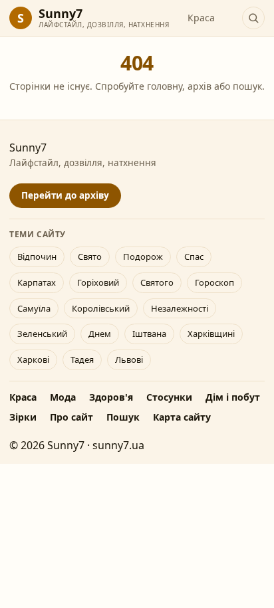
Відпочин (37, 256)
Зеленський (42, 334)
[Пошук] (253, 18)
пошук (247, 86)
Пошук (123, 417)
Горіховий (98, 282)
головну (164, 86)
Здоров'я (111, 397)
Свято (90, 256)
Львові (129, 359)
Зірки (23, 417)
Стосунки (169, 397)
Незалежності (179, 308)
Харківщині (211, 334)
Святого (157, 282)
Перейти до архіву (65, 195)
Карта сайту (182, 417)
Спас (194, 256)
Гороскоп (214, 282)
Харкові (33, 359)
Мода (63, 397)
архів (199, 86)
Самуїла (34, 308)
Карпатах (36, 282)
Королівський (101, 308)
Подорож (143, 256)
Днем (99, 334)
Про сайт (71, 417)
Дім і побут (233, 397)
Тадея (82, 359)
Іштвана (149, 334)
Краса (201, 17)
